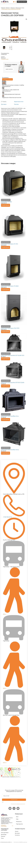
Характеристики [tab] (18, 101)
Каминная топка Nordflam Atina (10, 449)
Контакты (17, 835)
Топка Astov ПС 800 (6, 201)
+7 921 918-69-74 (7, 517)
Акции (16, 831)
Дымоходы (3, 834)
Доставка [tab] (3, 104)
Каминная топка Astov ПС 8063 (9, 286)
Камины (13, 7)
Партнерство (19, 824)
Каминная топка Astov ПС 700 (9, 244)
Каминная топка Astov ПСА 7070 (10, 328)
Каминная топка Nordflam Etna (10, 416)
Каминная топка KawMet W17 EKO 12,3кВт (12, 382)
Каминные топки (20, 7)
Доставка (17, 833)
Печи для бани (4, 832)
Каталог (8, 7)
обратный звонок (22, 1)
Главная (3, 7)
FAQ (17, 819)
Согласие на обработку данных (20, 842)
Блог (17, 816)
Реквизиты (19, 821)
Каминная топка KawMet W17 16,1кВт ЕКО (12, 355)
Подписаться (14, 799)
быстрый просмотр (6, 242)
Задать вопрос (9, 69)
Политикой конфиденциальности (18, 803)
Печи (2, 838)
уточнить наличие (7, 79)
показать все (4, 59)
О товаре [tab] (3, 101)
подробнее (5, 205)
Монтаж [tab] (16, 104)
